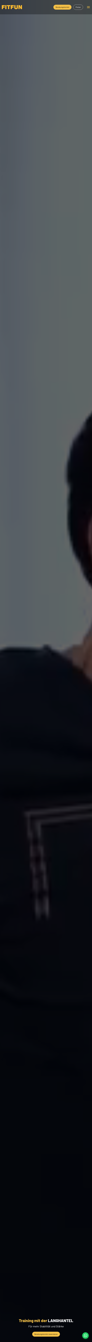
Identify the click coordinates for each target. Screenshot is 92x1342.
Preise (78, 7)
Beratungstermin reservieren (46, 1334)
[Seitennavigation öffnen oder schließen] (88, 7)
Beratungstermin (62, 7)
